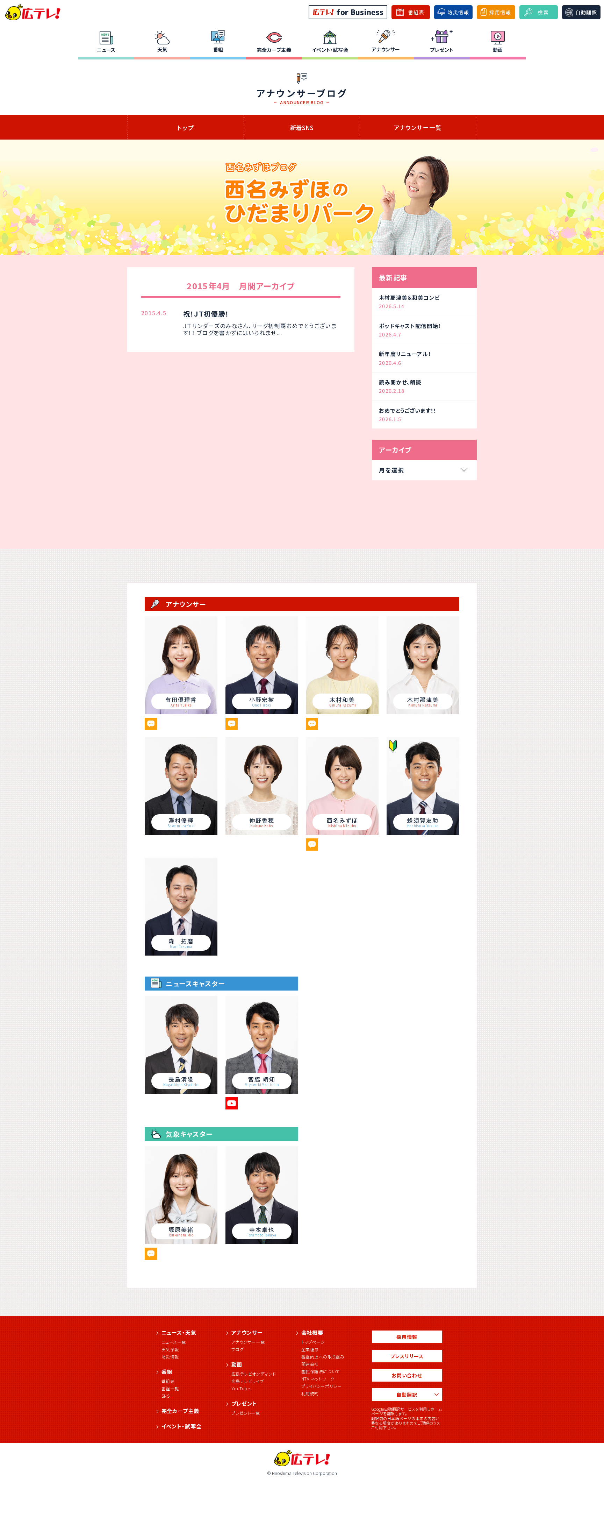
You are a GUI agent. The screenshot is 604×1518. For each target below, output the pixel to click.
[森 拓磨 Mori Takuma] (181, 953)
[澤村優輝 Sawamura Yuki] (181, 832)
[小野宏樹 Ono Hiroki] (261, 712)
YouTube (240, 1388)
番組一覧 (170, 1388)
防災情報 (170, 1357)
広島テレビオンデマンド (253, 1374)
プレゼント (441, 49)
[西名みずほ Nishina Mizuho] (342, 832)
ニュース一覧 (173, 1342)
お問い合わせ (406, 1375)
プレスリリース (407, 1356)
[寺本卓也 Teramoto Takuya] (261, 1241)
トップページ (313, 1342)
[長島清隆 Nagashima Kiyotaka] (181, 1091)
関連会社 (310, 1364)
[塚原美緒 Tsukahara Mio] (181, 1241)
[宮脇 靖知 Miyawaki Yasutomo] (261, 1091)
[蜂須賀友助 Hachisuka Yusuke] (423, 832)
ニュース (106, 49)
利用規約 (310, 1393)
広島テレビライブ (247, 1381)
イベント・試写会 (330, 49)
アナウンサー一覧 (418, 127)
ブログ (237, 1349)
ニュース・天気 (178, 1332)
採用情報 (406, 1336)
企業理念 (310, 1349)
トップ (185, 127)
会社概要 (312, 1332)
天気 (162, 49)
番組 (218, 49)
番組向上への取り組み (323, 1357)
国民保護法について (320, 1371)
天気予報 (170, 1349)
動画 (498, 49)
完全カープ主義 (274, 49)
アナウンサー (386, 49)
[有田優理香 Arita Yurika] (181, 712)
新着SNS (302, 127)
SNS (165, 1396)
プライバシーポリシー (321, 1386)
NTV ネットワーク (318, 1379)
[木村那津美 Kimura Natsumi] (423, 712)
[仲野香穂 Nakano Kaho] (261, 832)
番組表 (168, 1381)
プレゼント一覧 (245, 1413)
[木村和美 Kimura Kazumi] (342, 712)
